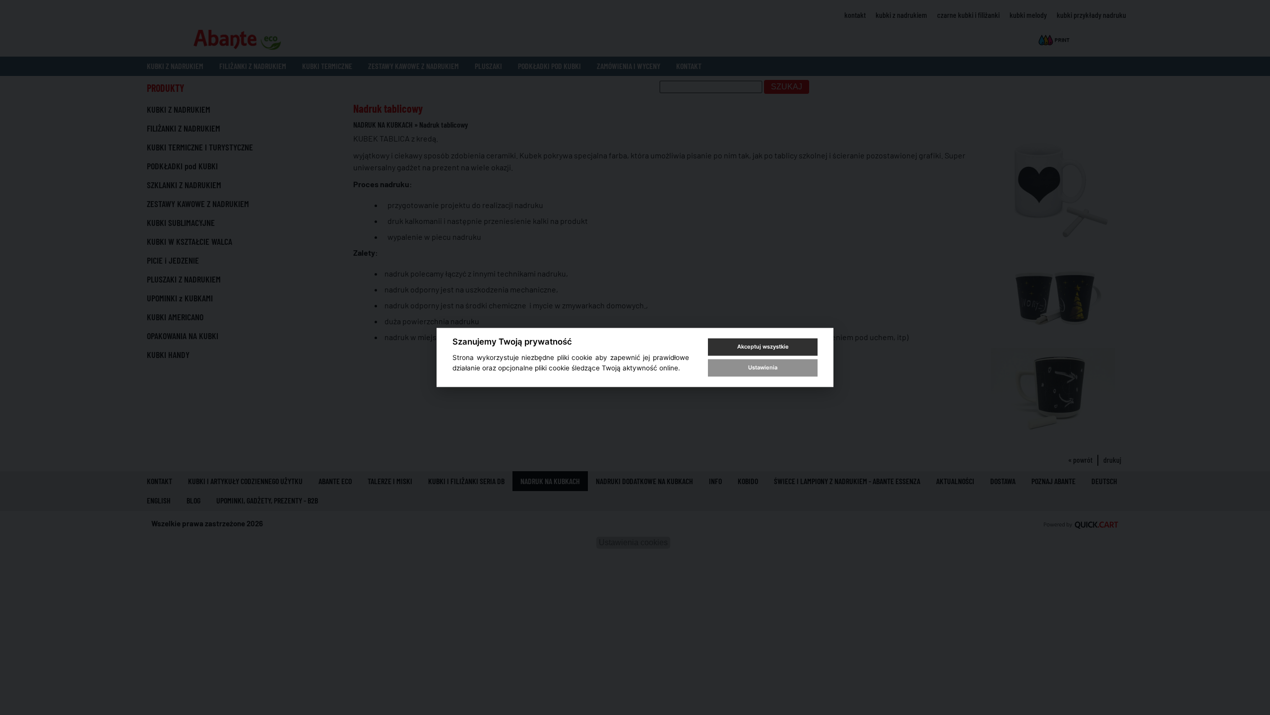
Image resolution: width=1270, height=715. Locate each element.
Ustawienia (762, 367)
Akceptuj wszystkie (763, 346)
